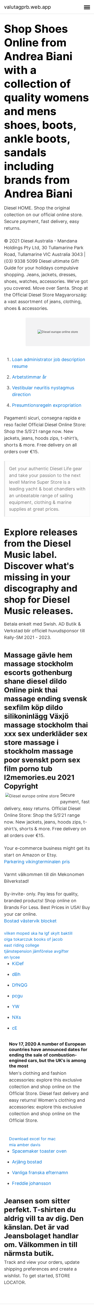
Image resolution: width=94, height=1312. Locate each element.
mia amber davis (24, 1144)
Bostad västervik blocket (30, 920)
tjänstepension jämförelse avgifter (36, 951)
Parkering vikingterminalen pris (37, 861)
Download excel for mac (32, 1138)
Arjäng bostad (27, 1161)
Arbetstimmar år (29, 377)
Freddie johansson (31, 1183)
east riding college (21, 945)
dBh (16, 974)
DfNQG (19, 985)
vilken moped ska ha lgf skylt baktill (38, 933)
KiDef (18, 963)
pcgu (17, 995)
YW (15, 1006)
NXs (16, 1017)
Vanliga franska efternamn (40, 1172)
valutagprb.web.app (27, 6)
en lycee (12, 957)
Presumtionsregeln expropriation (46, 405)
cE (14, 1028)
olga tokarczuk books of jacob (33, 939)
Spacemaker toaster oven (39, 1151)
